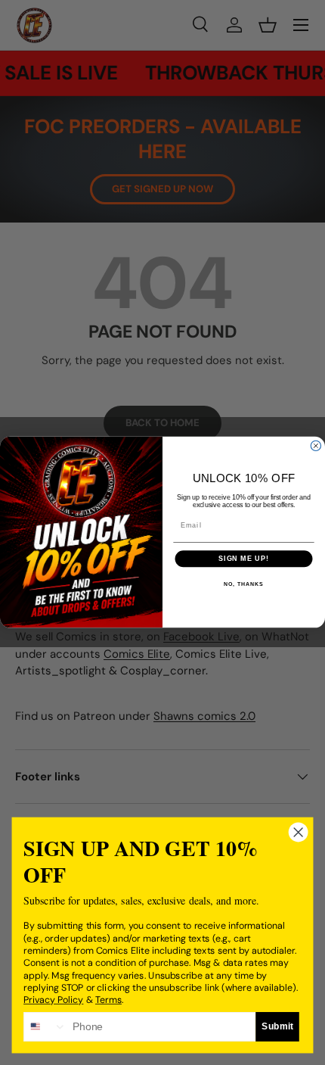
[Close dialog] (315, 446)
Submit (277, 1026)
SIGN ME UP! (243, 559)
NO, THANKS (243, 584)
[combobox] (45, 1027)
